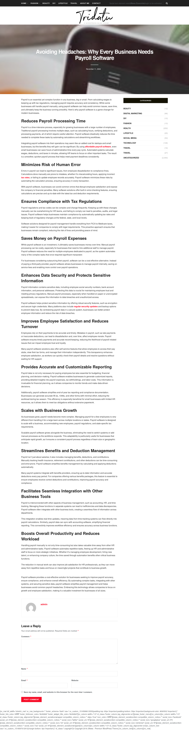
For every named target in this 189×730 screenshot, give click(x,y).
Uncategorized (131, 157)
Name (24, 668)
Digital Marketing (132, 113)
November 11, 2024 (93, 69)
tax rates (25, 177)
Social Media (130, 138)
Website (74, 680)
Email (24, 680)
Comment (26, 636)
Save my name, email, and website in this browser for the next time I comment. (58, 692)
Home (23, 3)
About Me (84, 3)
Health (127, 128)
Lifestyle (63, 3)
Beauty (46, 3)
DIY (54, 3)
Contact (96, 3)
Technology (129, 143)
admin (44, 604)
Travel (73, 3)
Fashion (34, 3)
